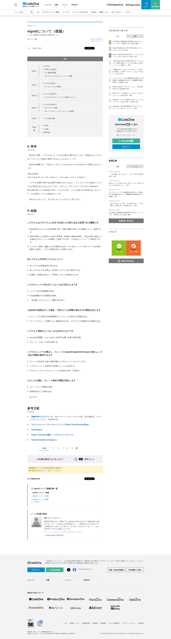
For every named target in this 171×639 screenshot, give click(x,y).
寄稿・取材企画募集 (116, 570)
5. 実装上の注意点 (50, 69)
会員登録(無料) (48, 468)
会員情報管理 (86, 623)
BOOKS (74, 4)
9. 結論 (46, 129)
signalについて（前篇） (41, 499)
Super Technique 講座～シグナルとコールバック (52, 434)
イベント (65, 4)
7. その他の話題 (49, 118)
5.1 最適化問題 (50, 72)
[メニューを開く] (15, 4)
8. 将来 (46, 125)
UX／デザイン (116, 12)
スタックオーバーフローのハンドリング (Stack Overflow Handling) (60, 424)
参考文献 (46, 132)
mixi (79, 526)
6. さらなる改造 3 (49, 104)
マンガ (128, 12)
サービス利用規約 (113, 623)
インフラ (65, 12)
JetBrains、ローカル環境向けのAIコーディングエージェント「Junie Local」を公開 (127, 101)
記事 (56, 4)
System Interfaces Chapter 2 (44, 439)
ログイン (44, 470)
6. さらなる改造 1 (49, 83)
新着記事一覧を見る (126, 221)
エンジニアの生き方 (80, 12)
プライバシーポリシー (129, 623)
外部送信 (141, 623)
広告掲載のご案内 (134, 570)
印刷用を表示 (35, 478)
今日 (117, 36)
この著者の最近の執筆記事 (54, 535)
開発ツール (103, 12)
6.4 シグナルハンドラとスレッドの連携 (59, 111)
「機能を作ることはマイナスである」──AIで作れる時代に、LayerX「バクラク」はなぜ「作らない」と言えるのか (128, 71)
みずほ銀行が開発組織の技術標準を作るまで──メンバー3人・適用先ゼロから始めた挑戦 (127, 42)
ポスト (90, 48)
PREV (44, 448)
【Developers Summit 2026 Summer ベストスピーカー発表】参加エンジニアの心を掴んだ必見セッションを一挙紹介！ (127, 63)
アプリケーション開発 (50, 12)
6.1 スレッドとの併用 (53, 86)
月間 (135, 36)
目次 (65, 59)
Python (93, 12)
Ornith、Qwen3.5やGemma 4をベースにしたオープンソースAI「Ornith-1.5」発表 (128, 55)
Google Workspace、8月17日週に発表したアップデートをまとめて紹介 (127, 49)
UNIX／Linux (37, 48)
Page (34, 71)
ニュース (48, 4)
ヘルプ (65, 623)
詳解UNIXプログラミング (42, 416)
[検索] (32, 12)
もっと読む (35, 501)
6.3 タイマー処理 (51, 107)
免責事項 (95, 623)
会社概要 (103, 623)
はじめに (46, 66)
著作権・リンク (74, 623)
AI (38, 12)
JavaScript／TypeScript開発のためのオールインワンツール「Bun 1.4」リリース (127, 107)
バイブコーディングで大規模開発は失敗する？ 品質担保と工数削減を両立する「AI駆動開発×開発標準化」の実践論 (128, 80)
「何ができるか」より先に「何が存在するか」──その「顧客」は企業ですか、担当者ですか (126, 204)
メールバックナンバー (127, 135)
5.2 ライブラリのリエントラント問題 (58, 76)
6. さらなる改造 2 (49, 94)
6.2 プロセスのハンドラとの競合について (60, 97)
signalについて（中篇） (41, 496)
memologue (37, 429)
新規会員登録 (127, 141)
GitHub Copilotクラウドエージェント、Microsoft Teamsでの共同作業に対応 (127, 88)
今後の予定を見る (127, 261)
